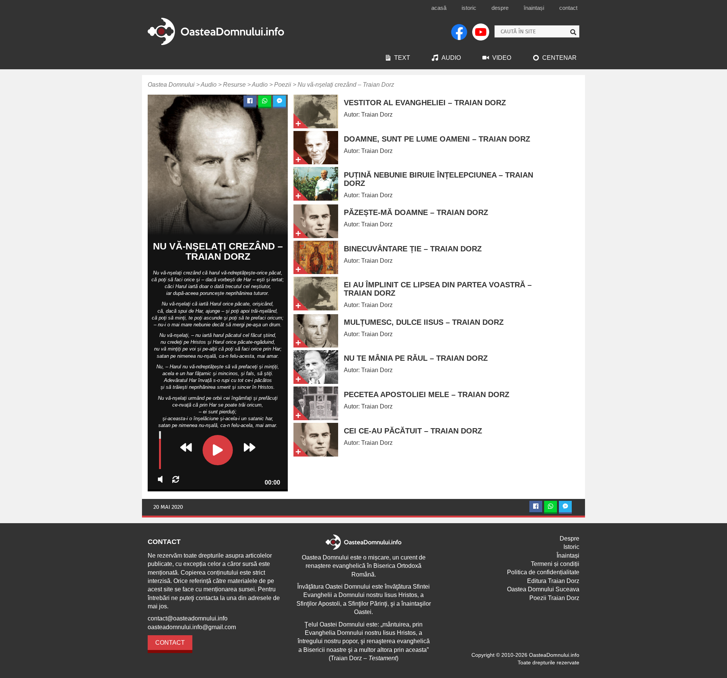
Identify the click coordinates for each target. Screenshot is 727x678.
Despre (500, 8)
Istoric (469, 8)
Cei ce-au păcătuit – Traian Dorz (413, 431)
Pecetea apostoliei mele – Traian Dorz (426, 394)
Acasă (438, 8)
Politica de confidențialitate (543, 572)
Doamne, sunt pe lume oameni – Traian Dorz (437, 139)
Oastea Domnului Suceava (543, 589)
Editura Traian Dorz (553, 581)
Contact (568, 8)
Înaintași (534, 8)
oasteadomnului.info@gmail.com (192, 627)
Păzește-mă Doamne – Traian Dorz (416, 212)
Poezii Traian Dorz (554, 598)
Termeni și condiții (555, 564)
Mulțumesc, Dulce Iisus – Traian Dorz (424, 322)
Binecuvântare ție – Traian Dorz (413, 249)
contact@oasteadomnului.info (188, 618)
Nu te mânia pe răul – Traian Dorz (416, 358)
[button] (186, 447)
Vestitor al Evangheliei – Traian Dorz (425, 102)
